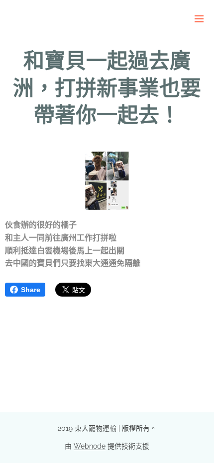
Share (30, 290)
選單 (199, 18)
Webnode (90, 446)
